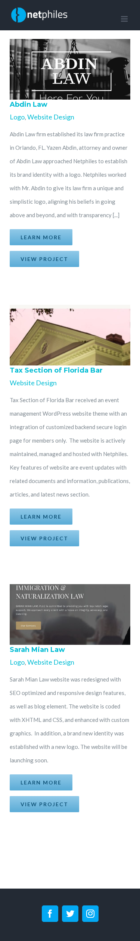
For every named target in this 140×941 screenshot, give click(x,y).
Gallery (77, 69)
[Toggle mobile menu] (125, 19)
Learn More (41, 237)
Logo (17, 117)
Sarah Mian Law (59, 614)
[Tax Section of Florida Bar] (67, 335)
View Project (44, 259)
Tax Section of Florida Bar (59, 335)
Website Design (50, 117)
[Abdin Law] (67, 69)
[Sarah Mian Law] (67, 614)
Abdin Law (59, 69)
